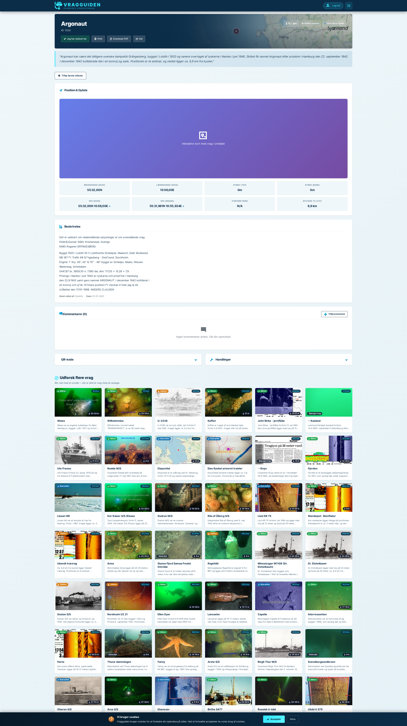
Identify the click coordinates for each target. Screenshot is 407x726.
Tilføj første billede (72, 75)
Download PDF (120, 38)
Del (140, 38)
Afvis (293, 719)
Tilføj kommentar (336, 314)
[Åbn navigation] (348, 5)
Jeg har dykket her (77, 38)
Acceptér (275, 719)
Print (99, 38)
